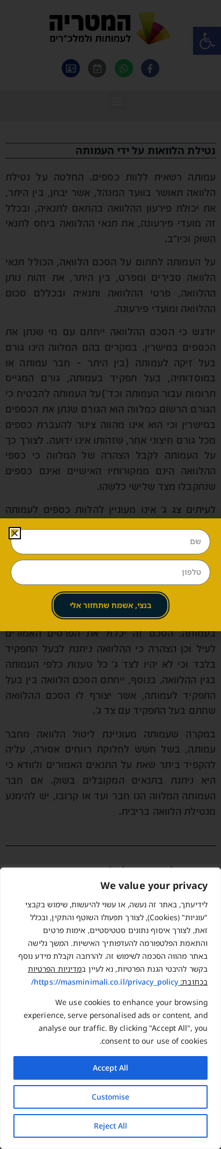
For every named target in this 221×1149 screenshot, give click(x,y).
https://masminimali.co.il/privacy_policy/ (104, 982)
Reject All (110, 1126)
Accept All (110, 1068)
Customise (110, 1097)
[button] (15, 533)
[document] (110, 574)
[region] (110, 1008)
